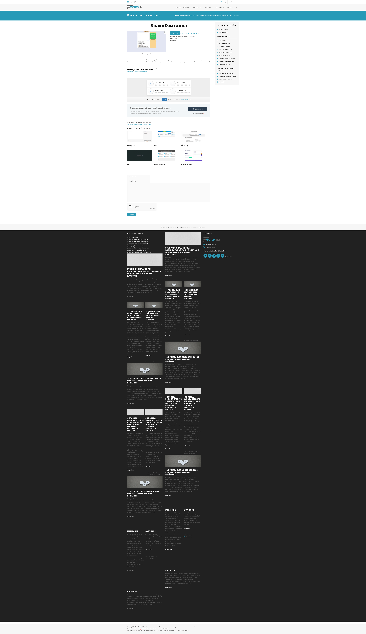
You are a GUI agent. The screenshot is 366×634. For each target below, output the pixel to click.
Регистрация (235, 2)
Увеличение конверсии (225, 79)
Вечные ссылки (223, 29)
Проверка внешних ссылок (227, 58)
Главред (131, 145)
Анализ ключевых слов (225, 52)
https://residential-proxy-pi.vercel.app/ (138, 249)
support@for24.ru (134, 2)
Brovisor (132, 591)
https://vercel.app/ (132, 237)
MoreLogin (132, 531)
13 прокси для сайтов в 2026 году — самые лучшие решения (152, 315)
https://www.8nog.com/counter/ (189, 33)
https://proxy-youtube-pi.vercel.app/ (137, 239)
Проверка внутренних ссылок (227, 61)
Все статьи (189, 537)
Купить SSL (222, 82)
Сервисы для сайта (204, 15)
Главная (178, 15)
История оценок (185, 99)
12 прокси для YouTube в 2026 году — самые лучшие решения (143, 493)
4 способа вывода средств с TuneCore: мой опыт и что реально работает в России (153, 424)
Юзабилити (222, 40)
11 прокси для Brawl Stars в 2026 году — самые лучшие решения (134, 315)
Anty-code (150, 531)
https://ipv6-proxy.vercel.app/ (135, 247)
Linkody (184, 145)
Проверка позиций (224, 46)
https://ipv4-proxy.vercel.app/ (135, 245)
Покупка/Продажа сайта (226, 73)
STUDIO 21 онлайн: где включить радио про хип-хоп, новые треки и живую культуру (144, 272)
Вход (224, 2)
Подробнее (130, 296)
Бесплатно (130, 71)
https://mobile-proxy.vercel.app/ (136, 250)
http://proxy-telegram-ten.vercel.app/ (138, 243)
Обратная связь (210, 247)
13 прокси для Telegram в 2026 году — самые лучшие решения (144, 380)
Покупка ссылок (223, 32)
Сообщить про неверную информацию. (139, 124)
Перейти (175, 33)
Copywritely (186, 164)
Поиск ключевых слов (140, 71)
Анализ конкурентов (225, 55)
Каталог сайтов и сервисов (190, 15)
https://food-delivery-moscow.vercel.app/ (139, 252)
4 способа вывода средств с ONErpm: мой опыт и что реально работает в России (135, 424)
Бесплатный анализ (224, 43)
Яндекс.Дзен (228, 257)
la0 (128, 164)
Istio (156, 145)
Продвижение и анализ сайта (219, 15)
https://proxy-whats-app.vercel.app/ (137, 241)
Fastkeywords (160, 164)
